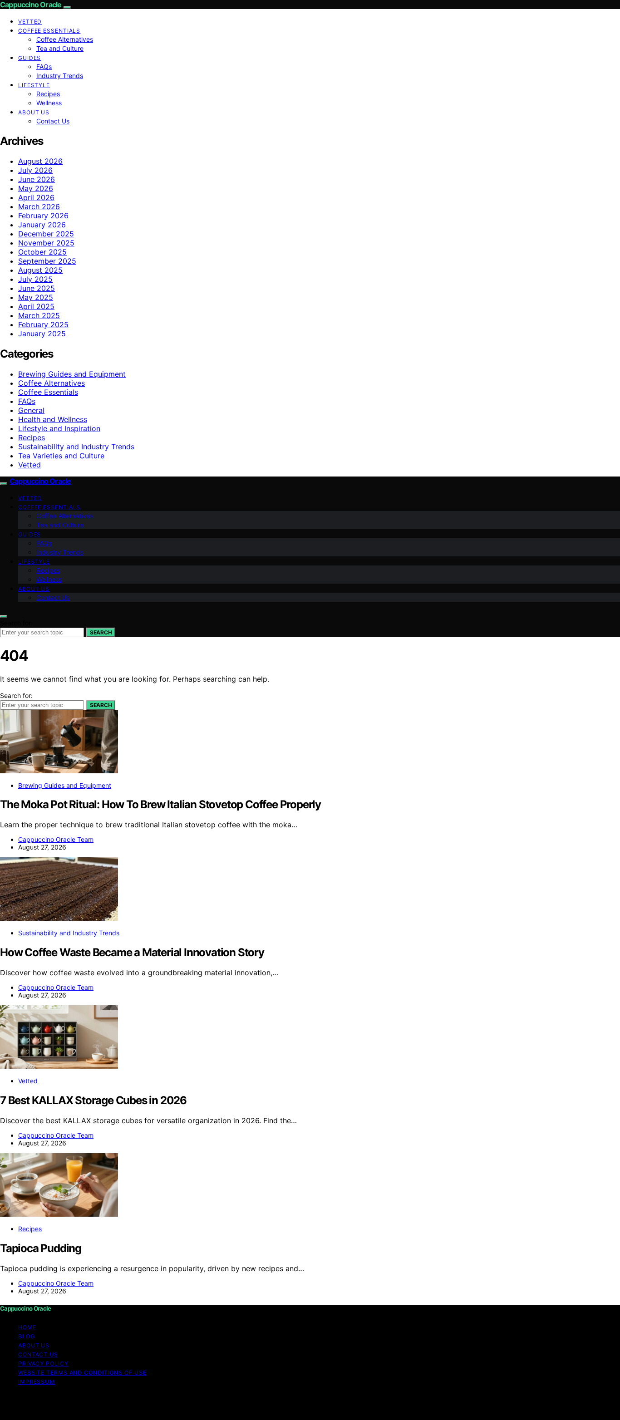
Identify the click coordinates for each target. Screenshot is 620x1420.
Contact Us (52, 121)
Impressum (36, 1381)
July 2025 (35, 279)
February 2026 (43, 215)
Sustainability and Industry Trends (76, 446)
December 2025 (46, 233)
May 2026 (35, 188)
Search (101, 632)
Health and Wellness (52, 419)
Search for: (16, 623)
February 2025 (43, 324)
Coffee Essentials (49, 30)
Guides (29, 57)
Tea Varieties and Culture (61, 455)
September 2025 (47, 260)
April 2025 (36, 306)
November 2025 (46, 242)
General (31, 410)
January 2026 (42, 224)
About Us (33, 112)
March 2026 (39, 206)
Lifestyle (34, 85)
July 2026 (35, 170)
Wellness (49, 103)
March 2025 (39, 315)
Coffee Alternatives (64, 39)
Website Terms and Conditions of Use (82, 1372)
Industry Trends (59, 75)
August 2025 (40, 270)
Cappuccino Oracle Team (55, 839)
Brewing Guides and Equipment (72, 373)
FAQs (44, 66)
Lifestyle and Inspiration (59, 428)
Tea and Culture (60, 48)
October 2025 (42, 251)
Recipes (48, 94)
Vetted (30, 21)
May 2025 (35, 297)
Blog (26, 1336)
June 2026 (36, 179)
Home (27, 1327)
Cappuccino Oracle (30, 4)
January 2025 (42, 333)
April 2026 (36, 197)
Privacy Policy (43, 1363)
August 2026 (40, 161)
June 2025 (36, 288)
